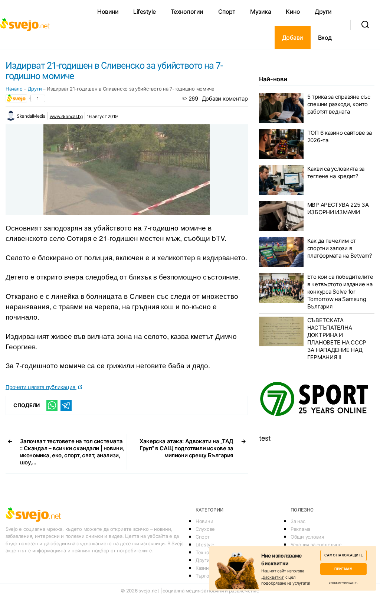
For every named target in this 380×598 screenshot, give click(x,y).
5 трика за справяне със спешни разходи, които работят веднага (338, 104)
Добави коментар (225, 98)
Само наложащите (343, 555)
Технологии (187, 11)
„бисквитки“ (272, 577)
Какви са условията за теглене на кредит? (335, 172)
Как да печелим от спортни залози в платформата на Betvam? (339, 248)
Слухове (205, 529)
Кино (293, 11)
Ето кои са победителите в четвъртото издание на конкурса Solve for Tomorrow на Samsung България (340, 291)
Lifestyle (144, 11)
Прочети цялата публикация (41, 387)
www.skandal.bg (66, 116)
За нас (298, 521)
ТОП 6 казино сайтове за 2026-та (339, 136)
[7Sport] (316, 399)
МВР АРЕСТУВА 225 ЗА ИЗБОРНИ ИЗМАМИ (338, 208)
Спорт (227, 11)
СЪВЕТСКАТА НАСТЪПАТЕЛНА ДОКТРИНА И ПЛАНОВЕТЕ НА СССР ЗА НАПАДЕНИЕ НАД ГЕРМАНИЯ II (336, 339)
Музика (260, 11)
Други (323, 11)
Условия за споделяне (316, 545)
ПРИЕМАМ (343, 568)
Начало (14, 89)
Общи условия (307, 537)
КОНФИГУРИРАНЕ (343, 583)
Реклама (300, 529)
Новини (107, 11)
